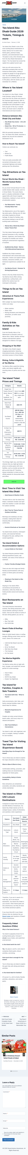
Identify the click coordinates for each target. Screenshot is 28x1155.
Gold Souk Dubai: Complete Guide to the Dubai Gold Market (7, 1021)
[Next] (24, 1054)
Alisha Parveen (8, 1061)
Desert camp (6, 916)
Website (5, 1128)
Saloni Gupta (7, 42)
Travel (4, 24)
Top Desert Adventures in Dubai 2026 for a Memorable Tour (21, 1021)
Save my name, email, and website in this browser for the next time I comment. (14, 1134)
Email (5, 1121)
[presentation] (14, 1046)
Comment (6, 1092)
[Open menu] (24, 3)
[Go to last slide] (4, 1054)
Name (5, 1113)
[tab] (12, 1071)
